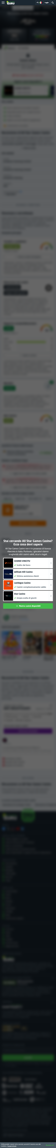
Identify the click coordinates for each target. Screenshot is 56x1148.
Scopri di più (11, 1146)
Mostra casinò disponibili (30, 606)
